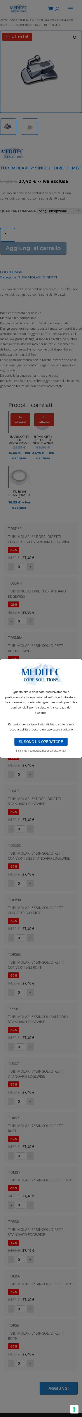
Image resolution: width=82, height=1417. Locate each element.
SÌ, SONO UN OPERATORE (41, 742)
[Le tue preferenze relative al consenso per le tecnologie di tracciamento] (74, 1409)
